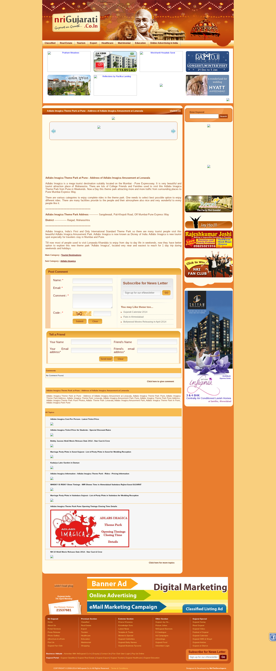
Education (140, 43)
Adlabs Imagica (68, 261)
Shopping (85, 646)
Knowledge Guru (125, 625)
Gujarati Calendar (200, 636)
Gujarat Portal (52, 658)
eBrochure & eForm (56, 639)
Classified (50, 43)
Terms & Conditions (119, 668)
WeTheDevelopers (218, 668)
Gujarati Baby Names (127, 642)
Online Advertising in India (164, 43)
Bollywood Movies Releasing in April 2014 (144, 321)
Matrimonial (124, 43)
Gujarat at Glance (200, 646)
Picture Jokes (161, 625)
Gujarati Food (161, 642)
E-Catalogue (160, 632)
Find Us (51, 642)
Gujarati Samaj (199, 622)
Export (93, 43)
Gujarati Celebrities (126, 639)
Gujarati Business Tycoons (129, 646)
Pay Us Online (138, 654)
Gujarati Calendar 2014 (135, 312)
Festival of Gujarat (200, 632)
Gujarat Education (152, 658)
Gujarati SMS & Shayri (202, 639)
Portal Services (54, 629)
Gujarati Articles (199, 642)
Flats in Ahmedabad (133, 317)
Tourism (81, 43)
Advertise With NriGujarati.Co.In (77, 654)
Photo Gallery (54, 636)
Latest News (123, 629)
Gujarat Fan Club (55, 646)
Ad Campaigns (161, 636)
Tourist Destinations (71, 255)
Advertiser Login (162, 646)
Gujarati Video (199, 629)
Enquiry (96, 654)
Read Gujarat (198, 625)
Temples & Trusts (125, 632)
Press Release (54, 632)
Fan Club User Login (121, 654)
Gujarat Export (102, 658)
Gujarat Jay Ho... (162, 622)
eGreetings (160, 639)
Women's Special (125, 636)
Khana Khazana (125, 622)
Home (50, 622)
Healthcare (107, 43)
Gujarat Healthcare (134, 658)
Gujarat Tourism (117, 658)
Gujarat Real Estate (86, 658)
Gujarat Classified (68, 658)
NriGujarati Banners (163, 629)
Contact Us (106, 654)
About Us (52, 625)
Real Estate (66, 43)
